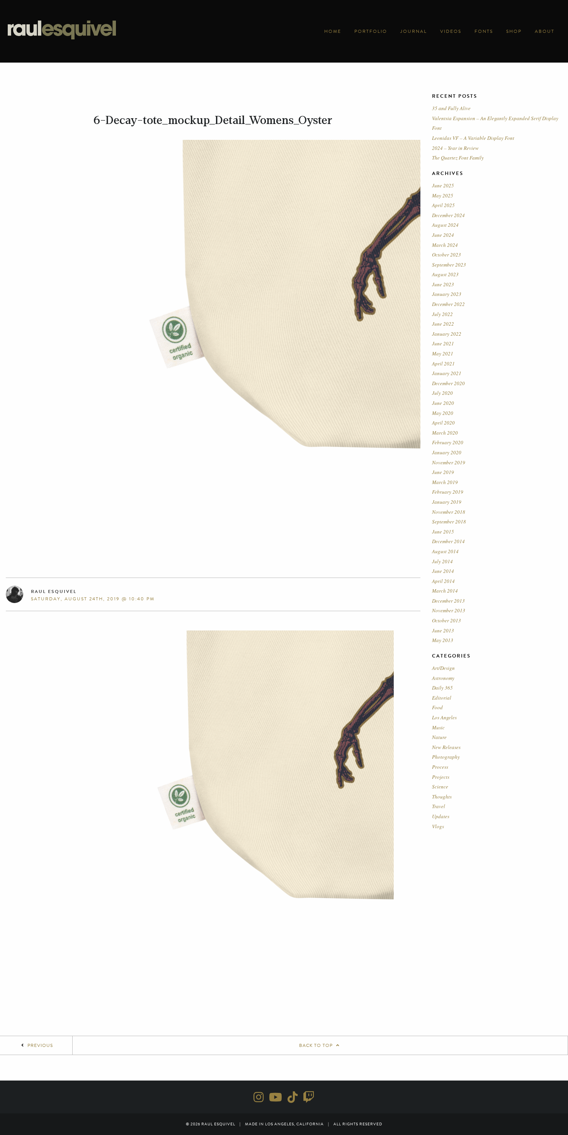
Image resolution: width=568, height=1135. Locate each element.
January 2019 (446, 501)
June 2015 (443, 531)
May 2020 (442, 412)
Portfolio (370, 31)
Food (437, 707)
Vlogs (438, 826)
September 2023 (449, 264)
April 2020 (443, 422)
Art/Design (443, 667)
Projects (440, 776)
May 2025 (442, 195)
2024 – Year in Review (455, 147)
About (544, 31)
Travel (438, 806)
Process (440, 766)
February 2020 (447, 442)
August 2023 (445, 274)
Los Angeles (444, 717)
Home (332, 31)
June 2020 (443, 402)
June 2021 (443, 343)
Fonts (483, 31)
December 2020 (448, 383)
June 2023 (443, 284)
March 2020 (445, 432)
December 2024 (448, 215)
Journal (413, 31)
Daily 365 (442, 687)
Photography (446, 756)
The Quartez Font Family (458, 157)
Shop (514, 31)
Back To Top (316, 1045)
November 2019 (448, 462)
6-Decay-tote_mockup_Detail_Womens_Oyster (213, 120)
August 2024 (445, 224)
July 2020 (442, 392)
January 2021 (446, 373)
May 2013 (442, 640)
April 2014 (443, 581)
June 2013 (443, 630)
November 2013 (448, 610)
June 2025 (443, 185)
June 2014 (443, 571)
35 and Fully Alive (451, 108)
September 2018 (449, 521)
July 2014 (442, 561)
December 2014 (448, 541)
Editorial (441, 697)
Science (440, 786)
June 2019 (443, 472)
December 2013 (448, 600)
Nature (439, 737)
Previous (40, 1045)
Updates (440, 816)
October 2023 (446, 254)
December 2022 (448, 304)
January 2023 (446, 294)
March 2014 (445, 590)
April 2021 (443, 363)
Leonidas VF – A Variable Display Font (473, 137)
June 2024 (443, 234)
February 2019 (447, 491)
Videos (450, 31)
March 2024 (445, 244)
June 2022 (443, 323)
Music (438, 727)
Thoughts (442, 796)
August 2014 (445, 551)
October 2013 (446, 620)
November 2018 (448, 511)
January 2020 (446, 452)
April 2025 (443, 205)
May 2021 (442, 353)
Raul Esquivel (54, 591)
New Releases (446, 747)
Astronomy (443, 678)
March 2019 (445, 482)
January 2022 (446, 333)
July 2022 (442, 314)
